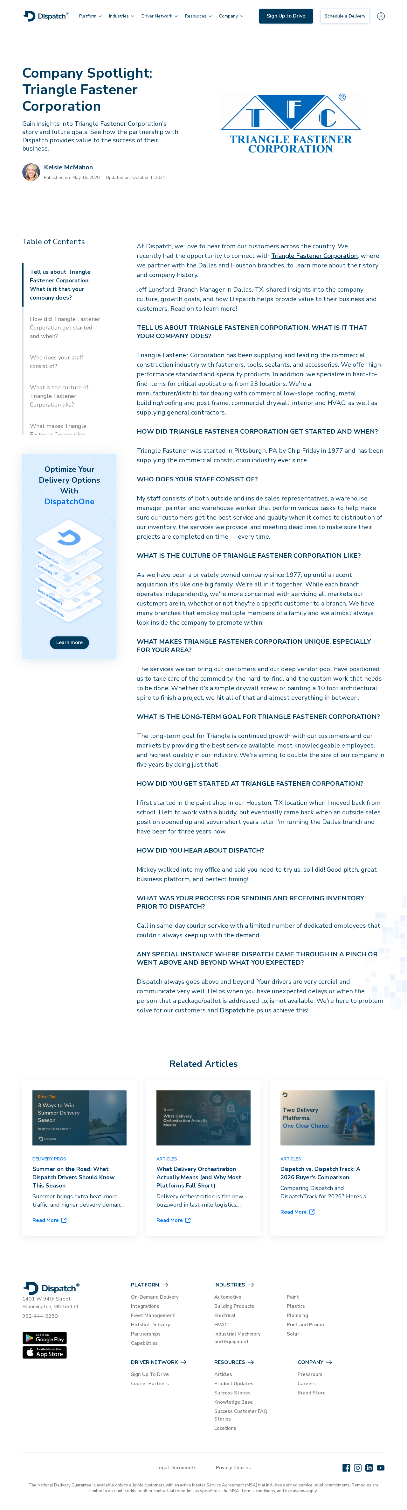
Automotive (227, 1297)
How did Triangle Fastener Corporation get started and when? (65, 327)
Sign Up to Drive (286, 15)
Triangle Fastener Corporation (314, 256)
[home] (45, 16)
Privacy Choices (233, 1467)
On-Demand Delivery (155, 1297)
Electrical (225, 1315)
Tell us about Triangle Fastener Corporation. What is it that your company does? (60, 284)
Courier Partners (150, 1383)
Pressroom (310, 1374)
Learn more (69, 642)
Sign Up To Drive (150, 1374)
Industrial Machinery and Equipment (237, 1338)
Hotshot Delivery (150, 1325)
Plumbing (297, 1315)
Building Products (234, 1306)
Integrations (145, 1306)
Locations (225, 1428)
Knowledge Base (233, 1402)
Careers (307, 1383)
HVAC (221, 1325)
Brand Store (312, 1393)
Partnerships (146, 1334)
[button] (88, 16)
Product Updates (233, 1383)
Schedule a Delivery (345, 16)
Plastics (296, 1306)
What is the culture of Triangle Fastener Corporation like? (59, 396)
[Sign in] (381, 16)
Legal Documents (176, 1467)
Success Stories (232, 1393)
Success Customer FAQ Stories (240, 1415)
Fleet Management (153, 1315)
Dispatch (232, 1010)
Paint (293, 1297)
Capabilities (144, 1343)
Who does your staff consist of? (56, 362)
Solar (293, 1334)
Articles (223, 1374)
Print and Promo (305, 1325)
